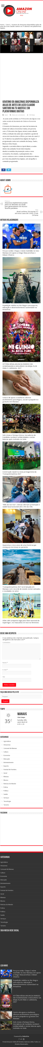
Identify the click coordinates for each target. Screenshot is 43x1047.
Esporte (6, 766)
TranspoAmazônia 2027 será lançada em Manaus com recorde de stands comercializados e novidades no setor (21, 589)
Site (4, 677)
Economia (7, 755)
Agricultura (7, 741)
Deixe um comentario (18, 115)
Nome (5, 663)
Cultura (6, 752)
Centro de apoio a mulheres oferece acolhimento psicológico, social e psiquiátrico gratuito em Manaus (20, 400)
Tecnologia (7, 801)
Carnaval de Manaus (10, 748)
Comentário (6, 642)
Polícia (6, 787)
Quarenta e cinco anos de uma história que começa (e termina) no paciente (19, 546)
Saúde (6, 794)
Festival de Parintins (10, 769)
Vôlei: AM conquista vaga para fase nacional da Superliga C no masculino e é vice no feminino (21, 622)
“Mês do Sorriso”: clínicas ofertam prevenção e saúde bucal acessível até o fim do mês (21, 506)
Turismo (6, 805)
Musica (6, 780)
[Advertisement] (21, 78)
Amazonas (7, 745)
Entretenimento (9, 762)
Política (6, 791)
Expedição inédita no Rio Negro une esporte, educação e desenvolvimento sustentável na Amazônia (20, 307)
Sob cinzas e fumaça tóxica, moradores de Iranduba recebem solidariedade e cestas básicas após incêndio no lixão (19, 437)
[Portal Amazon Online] (21, 10)
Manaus (6, 776)
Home (2, 25)
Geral (8, 25)
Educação (7, 759)
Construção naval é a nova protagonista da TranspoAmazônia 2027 (19, 473)
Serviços (6, 798)
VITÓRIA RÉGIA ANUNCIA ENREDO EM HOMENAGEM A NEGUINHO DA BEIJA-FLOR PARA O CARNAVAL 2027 (20, 366)
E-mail (5, 670)
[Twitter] (21, 1039)
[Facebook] (19, 1039)
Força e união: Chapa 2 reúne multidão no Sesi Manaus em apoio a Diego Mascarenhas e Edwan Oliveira (21, 253)
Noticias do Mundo (10, 784)
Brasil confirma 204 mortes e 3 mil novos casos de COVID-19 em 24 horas (26, 212)
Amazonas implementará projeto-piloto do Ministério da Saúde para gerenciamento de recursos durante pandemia (16, 204)
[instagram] (24, 1039)
